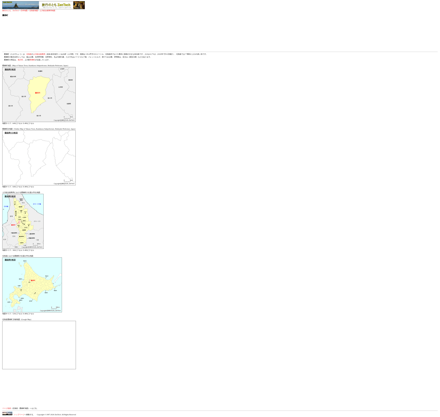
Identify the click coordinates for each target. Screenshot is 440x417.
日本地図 (24, 10)
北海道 (29, 54)
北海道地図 (33, 10)
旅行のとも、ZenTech (10, 10)
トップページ (18, 415)
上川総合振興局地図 (47, 10)
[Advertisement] (71, 35)
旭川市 (20, 60)
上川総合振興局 (39, 54)
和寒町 (32, 60)
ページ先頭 (6, 408)
